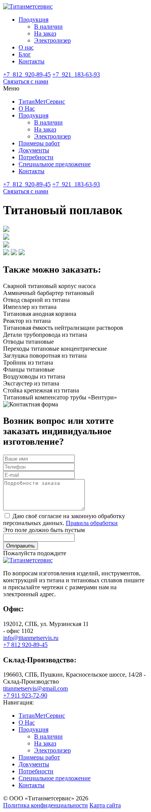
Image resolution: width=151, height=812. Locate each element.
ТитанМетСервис (42, 101)
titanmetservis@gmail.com (35, 688)
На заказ (45, 33)
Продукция (33, 19)
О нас (26, 47)
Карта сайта (105, 805)
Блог (25, 54)
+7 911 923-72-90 (25, 695)
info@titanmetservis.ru (30, 638)
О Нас (27, 108)
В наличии (48, 26)
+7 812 (27, 74)
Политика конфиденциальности (45, 805)
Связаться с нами (25, 81)
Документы (34, 150)
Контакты (32, 61)
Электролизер (52, 40)
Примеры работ (39, 143)
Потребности (36, 157)
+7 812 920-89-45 (25, 644)
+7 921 (76, 74)
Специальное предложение (55, 164)
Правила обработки (92, 523)
